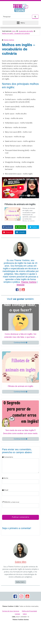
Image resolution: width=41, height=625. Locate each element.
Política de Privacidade (29, 611)
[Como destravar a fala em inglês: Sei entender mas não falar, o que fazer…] (20, 317)
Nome (5, 478)
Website (20, 284)
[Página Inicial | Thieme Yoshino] (20, 7)
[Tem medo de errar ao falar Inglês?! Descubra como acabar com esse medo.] (20, 413)
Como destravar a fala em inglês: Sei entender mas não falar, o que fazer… (20, 335)
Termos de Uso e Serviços (10, 611)
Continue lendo (20, 342)
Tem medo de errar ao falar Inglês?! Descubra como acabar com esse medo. (20, 431)
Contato (17, 614)
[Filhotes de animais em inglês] (20, 367)
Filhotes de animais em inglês (20, 386)
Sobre (25, 614)
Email (6, 490)
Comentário (8, 457)
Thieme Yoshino (8, 40)
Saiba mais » (20, 582)
